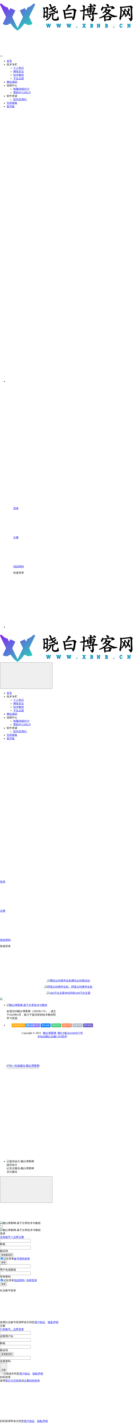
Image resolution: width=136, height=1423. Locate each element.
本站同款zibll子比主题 (77, 992)
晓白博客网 (49, 1033)
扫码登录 (34, 1380)
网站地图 (46, 1025)
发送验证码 (6, 1255)
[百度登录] (88, 601)
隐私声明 (67, 1025)
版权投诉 (56, 1025)
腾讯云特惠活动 (80, 980)
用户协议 (88, 1025)
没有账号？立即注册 (12, 1237)
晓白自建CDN (33, 1025)
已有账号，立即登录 (12, 1329)
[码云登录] (38, 601)
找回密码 (19, 1280)
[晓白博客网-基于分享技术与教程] (27, 1005)
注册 (3, 1370)
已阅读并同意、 (23, 1373)
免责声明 (77, 1025)
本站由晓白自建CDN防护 (52, 1036)
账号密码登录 (22, 1258)
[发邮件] (52, 1158)
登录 (3, 1262)
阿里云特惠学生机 (81, 986)
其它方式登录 (13, 1380)
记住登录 (8, 1258)
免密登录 (31, 1280)
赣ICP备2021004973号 (70, 1033)
